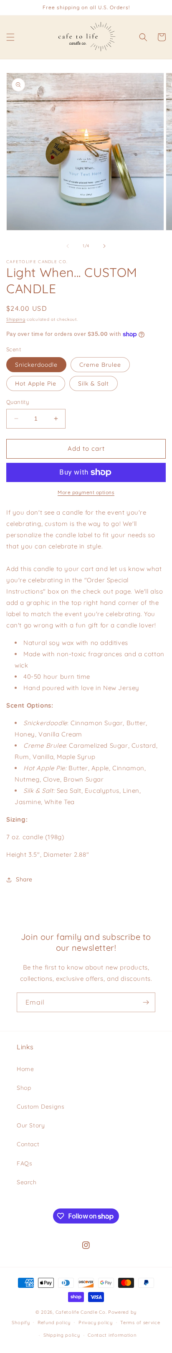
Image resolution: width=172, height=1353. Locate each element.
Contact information (112, 1335)
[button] (10, 37)
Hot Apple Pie (35, 383)
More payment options (86, 492)
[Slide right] (104, 246)
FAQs (24, 1163)
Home (25, 1069)
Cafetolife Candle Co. (81, 1312)
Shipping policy (61, 1335)
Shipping (15, 319)
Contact (28, 1144)
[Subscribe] (146, 1002)
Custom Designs (40, 1106)
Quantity (17, 402)
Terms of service (140, 1322)
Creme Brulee (100, 364)
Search (27, 1182)
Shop (24, 1088)
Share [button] (24, 879)
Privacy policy (95, 1322)
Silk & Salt (93, 383)
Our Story (31, 1125)
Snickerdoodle (36, 364)
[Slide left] (67, 246)
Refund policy (54, 1322)
